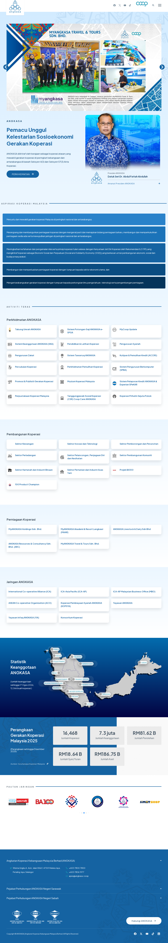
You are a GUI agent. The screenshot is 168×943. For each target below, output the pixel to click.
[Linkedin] (158, 933)
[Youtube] (147, 933)
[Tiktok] (153, 933)
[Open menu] (160, 5)
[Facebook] (114, 5)
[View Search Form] (152, 5)
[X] (119, 5)
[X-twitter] (141, 933)
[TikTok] (130, 5)
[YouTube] (125, 5)
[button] (6, 67)
